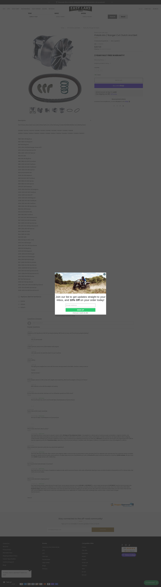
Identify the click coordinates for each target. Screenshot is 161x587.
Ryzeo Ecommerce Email (68, 315)
